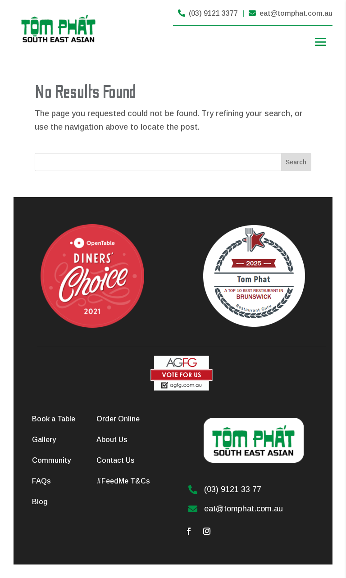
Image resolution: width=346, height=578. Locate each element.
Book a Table (53, 419)
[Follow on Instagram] (207, 531)
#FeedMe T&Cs (123, 481)
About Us (111, 439)
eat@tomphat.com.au (290, 13)
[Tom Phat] (181, 388)
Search (296, 162)
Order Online (118, 419)
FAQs (41, 481)
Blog (40, 502)
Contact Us (115, 460)
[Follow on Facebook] (189, 531)
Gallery (44, 439)
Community (51, 460)
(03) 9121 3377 (208, 13)
